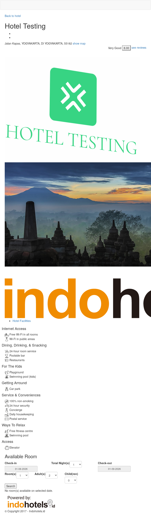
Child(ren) (71, 474)
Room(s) (10, 474)
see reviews (139, 47)
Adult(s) (40, 474)
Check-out (105, 463)
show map (79, 43)
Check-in (11, 463)
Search (10, 486)
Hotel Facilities (22, 321)
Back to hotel (13, 16)
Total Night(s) (60, 463)
